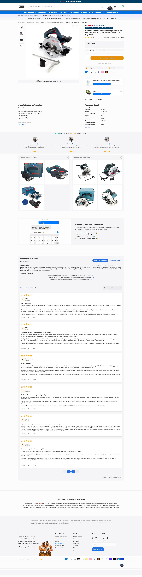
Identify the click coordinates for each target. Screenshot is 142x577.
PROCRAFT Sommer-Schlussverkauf (32, 15)
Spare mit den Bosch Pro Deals (73, 1)
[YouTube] (57, 81)
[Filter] (105, 288)
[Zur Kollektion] (68, 157)
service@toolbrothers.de (28, 547)
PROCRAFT (98, 12)
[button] (88, 37)
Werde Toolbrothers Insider (99, 541)
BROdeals (84, 12)
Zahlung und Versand (60, 545)
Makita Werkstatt (59, 548)
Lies (88, 127)
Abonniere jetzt (98, 549)
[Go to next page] (77, 471)
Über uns (75, 545)
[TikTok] (60, 81)
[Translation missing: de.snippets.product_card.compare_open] (118, 7)
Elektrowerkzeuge (66, 15)
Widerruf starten (59, 543)
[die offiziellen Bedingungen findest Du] (111, 27)
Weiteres (76, 534)
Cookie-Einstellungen (78, 550)
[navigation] (21, 27)
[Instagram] (59, 81)
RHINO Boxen (53, 12)
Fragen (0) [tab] (33, 287)
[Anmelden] (115, 7)
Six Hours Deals (75, 12)
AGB (74, 539)
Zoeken (101, 7)
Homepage (21, 22)
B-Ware (91, 12)
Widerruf (57, 541)
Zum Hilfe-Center (61, 534)
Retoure (57, 539)
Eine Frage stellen (115, 260)
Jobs (74, 548)
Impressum (76, 543)
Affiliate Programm (77, 536)
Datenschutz (76, 541)
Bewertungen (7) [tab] (24, 287)
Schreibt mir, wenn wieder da (107, 58)
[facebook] (100, 537)
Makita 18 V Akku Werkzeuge (48, 15)
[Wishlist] (73, 27)
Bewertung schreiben (100, 260)
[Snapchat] (107, 538)
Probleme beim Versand (61, 536)
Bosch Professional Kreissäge (32, 22)
